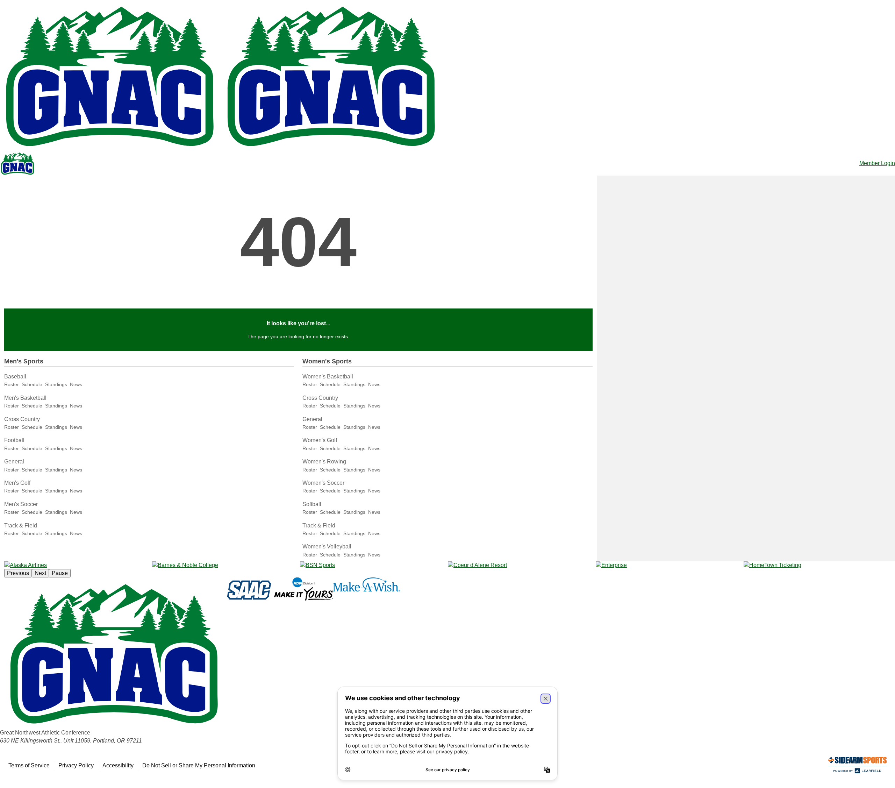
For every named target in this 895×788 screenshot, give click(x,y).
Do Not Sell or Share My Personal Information (198, 765)
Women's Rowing (324, 461)
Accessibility (118, 765)
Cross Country (22, 419)
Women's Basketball (327, 376)
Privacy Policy (76, 765)
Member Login (877, 163)
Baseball (15, 376)
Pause (60, 573)
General (14, 461)
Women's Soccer (323, 483)
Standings (56, 384)
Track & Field (20, 525)
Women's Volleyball (326, 546)
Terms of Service (29, 765)
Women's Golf (319, 440)
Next (40, 573)
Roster (11, 384)
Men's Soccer (21, 504)
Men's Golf (17, 483)
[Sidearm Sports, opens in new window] (857, 766)
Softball (311, 504)
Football (14, 440)
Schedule (32, 384)
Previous (18, 573)
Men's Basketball (25, 398)
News (76, 384)
